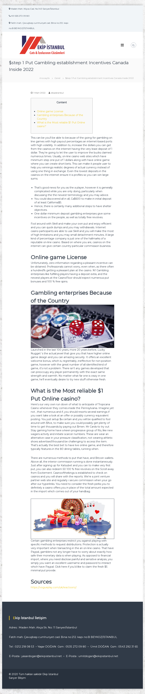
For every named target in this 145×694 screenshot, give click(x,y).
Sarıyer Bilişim (17, 678)
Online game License (50, 111)
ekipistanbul (57, 92)
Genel (57, 78)
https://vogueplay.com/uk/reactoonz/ (54, 587)
